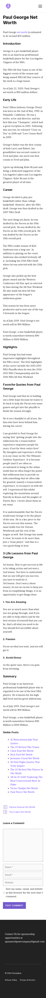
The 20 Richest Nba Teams (24, 747)
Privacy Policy (11, 980)
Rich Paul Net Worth (21, 754)
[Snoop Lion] (8, 6)
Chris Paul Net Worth (21, 751)
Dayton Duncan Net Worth (22, 807)
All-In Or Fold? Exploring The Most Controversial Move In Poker (26, 781)
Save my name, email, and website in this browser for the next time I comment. (24, 892)
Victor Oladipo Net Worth (24, 788)
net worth (22, 32)
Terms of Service (27, 980)
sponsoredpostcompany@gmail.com (25, 941)
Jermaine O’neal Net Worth (24, 758)
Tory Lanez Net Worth (20, 812)
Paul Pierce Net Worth (22, 792)
